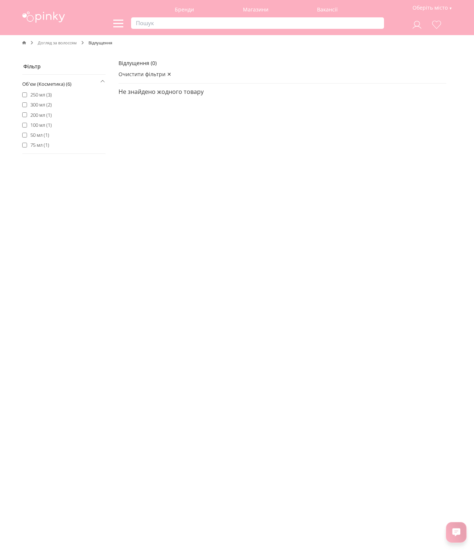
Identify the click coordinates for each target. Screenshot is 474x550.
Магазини (255, 9)
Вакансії (327, 9)
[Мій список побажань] (436, 23)
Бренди (184, 9)
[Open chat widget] (456, 532)
